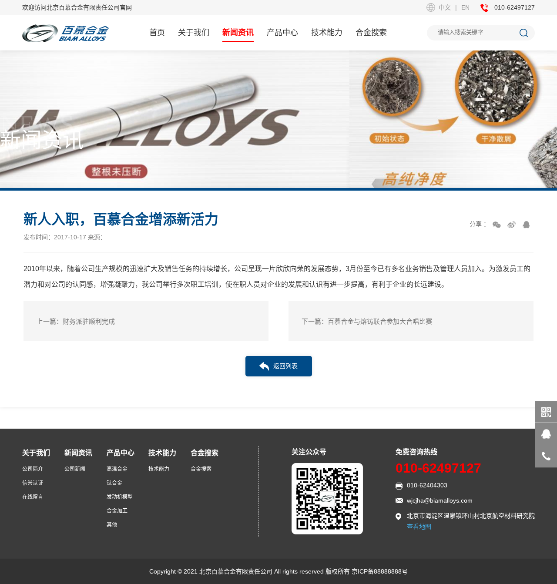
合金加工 (117, 511)
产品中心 (282, 32)
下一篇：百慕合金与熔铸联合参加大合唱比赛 (367, 321)
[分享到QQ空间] (526, 224)
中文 (445, 7)
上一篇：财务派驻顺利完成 (76, 321)
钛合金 (114, 483)
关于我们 (193, 32)
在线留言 (32, 497)
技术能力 (326, 32)
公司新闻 (74, 469)
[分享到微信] (496, 224)
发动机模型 (120, 497)
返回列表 (285, 365)
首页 (157, 32)
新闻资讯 (238, 32)
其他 (112, 525)
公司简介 (32, 469)
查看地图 (419, 526)
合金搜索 (371, 32)
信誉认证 (32, 483)
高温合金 (117, 469)
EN (465, 7)
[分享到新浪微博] (511, 224)
